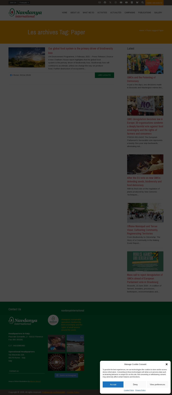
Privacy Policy (140, 390)
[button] (166, 364)
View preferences (157, 384)
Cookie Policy (129, 390)
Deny (135, 384)
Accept (113, 384)
